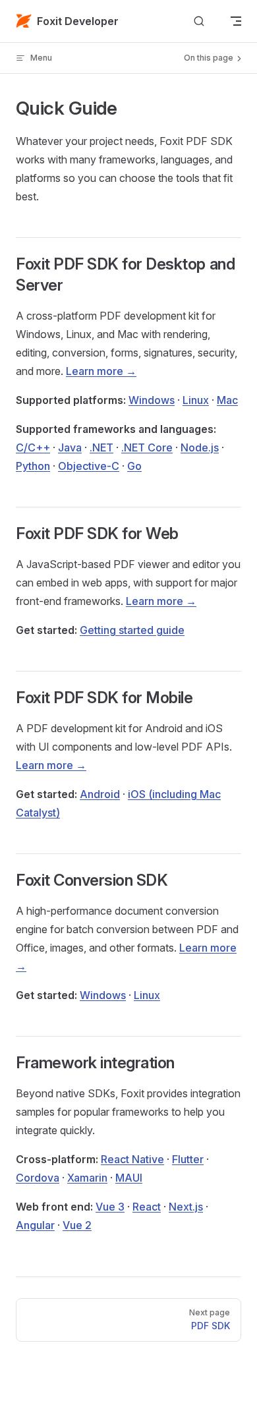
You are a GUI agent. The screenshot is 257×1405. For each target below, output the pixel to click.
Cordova (37, 1177)
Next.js (186, 1206)
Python (33, 466)
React (146, 1206)
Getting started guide (132, 630)
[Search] (199, 21)
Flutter (188, 1159)
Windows (151, 400)
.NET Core (147, 447)
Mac (227, 400)
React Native (132, 1159)
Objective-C (88, 466)
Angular (35, 1225)
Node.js (200, 447)
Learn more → (101, 371)
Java (70, 447)
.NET (101, 447)
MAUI (128, 1177)
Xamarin (87, 1177)
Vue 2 (77, 1225)
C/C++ (33, 447)
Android (100, 794)
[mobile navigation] (236, 21)
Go (134, 466)
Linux (196, 400)
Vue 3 (110, 1206)
